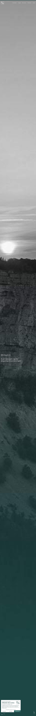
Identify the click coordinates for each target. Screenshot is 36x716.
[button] (2, 714)
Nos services (24, 2)
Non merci (4, 711)
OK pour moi (17, 711)
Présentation (15, 2)
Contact (34, 2)
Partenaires (29, 2)
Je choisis (10, 711)
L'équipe (19, 2)
